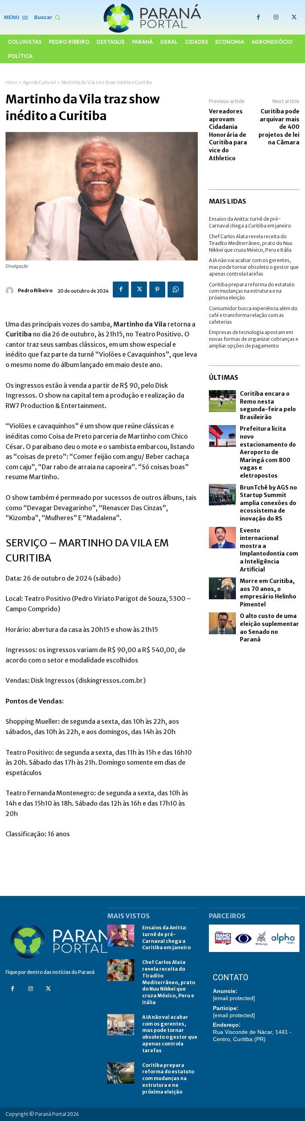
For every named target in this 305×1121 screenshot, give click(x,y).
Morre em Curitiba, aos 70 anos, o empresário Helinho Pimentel (268, 592)
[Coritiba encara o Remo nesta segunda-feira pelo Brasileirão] (222, 401)
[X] (294, 17)
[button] (48, 17)
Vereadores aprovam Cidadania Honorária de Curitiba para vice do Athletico (228, 135)
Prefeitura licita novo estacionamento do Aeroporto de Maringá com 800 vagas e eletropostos (268, 452)
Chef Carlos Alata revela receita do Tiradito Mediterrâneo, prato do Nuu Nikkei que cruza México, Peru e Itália (250, 243)
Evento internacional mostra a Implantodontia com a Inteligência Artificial (269, 550)
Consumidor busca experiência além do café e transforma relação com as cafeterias (253, 315)
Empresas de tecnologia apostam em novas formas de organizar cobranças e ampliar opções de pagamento (253, 339)
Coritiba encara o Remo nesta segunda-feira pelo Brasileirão (268, 405)
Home (11, 82)
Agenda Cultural (39, 82)
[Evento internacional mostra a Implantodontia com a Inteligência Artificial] (222, 538)
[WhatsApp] (175, 289)
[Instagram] (276, 17)
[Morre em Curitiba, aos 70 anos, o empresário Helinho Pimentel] (222, 588)
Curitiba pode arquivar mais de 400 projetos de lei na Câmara (279, 127)
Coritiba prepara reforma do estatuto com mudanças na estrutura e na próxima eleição (252, 291)
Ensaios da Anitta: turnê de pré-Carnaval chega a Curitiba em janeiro (250, 222)
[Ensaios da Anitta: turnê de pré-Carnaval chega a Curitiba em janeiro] (120, 935)
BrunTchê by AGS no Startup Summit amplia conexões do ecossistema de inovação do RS (268, 503)
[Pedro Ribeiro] (11, 291)
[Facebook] (258, 17)
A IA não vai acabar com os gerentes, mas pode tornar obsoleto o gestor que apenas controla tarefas (254, 267)
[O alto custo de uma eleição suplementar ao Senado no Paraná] (222, 623)
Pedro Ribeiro (35, 290)
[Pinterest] (157, 289)
